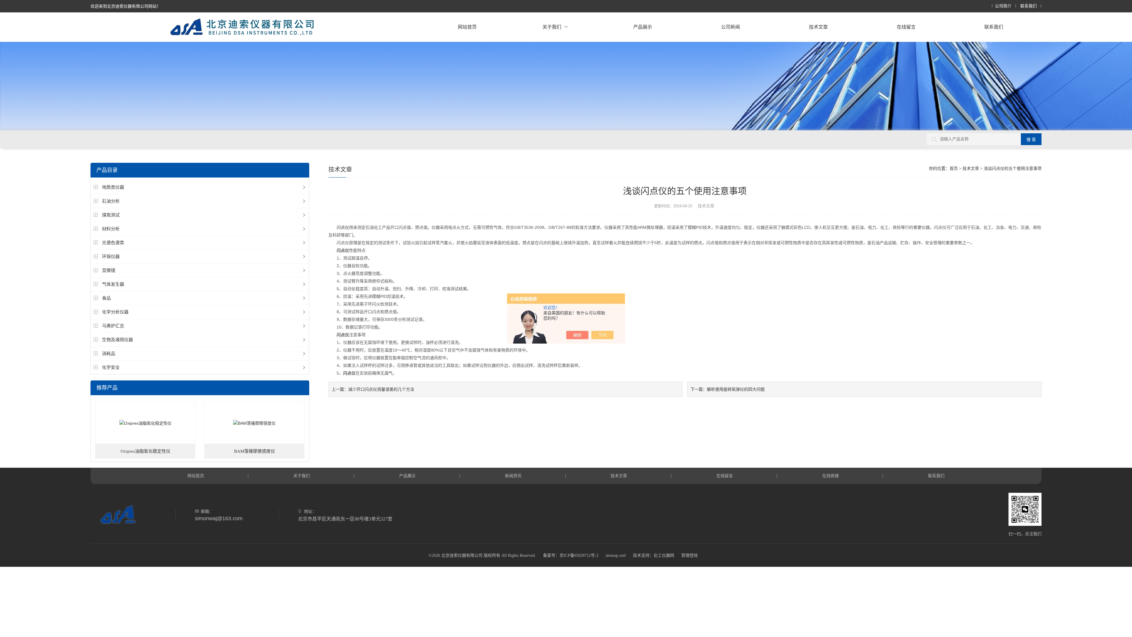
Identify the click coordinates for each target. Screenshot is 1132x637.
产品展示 (642, 26)
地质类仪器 (113, 187)
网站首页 (467, 26)
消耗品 (108, 353)
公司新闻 (730, 26)
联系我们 (1028, 6)
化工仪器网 (664, 555)
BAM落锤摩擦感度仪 (254, 451)
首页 (954, 168)
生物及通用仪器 (117, 339)
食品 (106, 298)
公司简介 (1003, 6)
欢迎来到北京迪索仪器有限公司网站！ (126, 6)
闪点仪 (343, 227)
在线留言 (906, 26)
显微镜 (108, 270)
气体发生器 (113, 284)
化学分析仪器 (115, 311)
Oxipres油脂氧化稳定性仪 (145, 451)
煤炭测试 (111, 214)
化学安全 (111, 367)
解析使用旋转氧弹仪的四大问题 (736, 389)
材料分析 (111, 228)
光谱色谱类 (113, 242)
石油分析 (111, 200)
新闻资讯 (513, 475)
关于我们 (551, 26)
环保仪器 (111, 256)
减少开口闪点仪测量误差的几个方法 (381, 389)
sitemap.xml (616, 555)
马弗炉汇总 (113, 325)
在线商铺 (830, 475)
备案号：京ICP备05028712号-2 (570, 555)
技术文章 (818, 26)
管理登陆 (689, 555)
